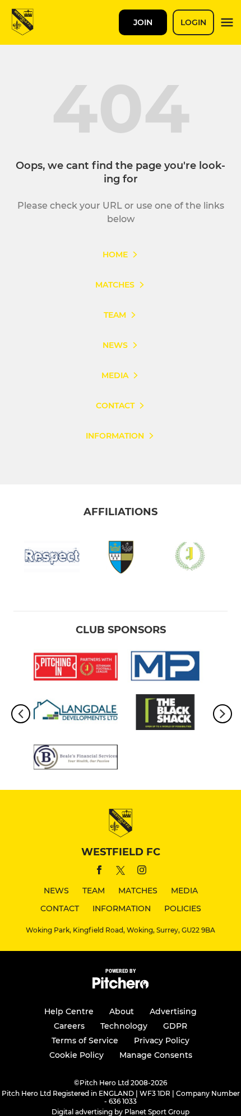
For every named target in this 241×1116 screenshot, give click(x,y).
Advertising (173, 1011)
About (121, 1011)
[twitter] (120, 872)
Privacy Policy (161, 1040)
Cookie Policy (76, 1055)
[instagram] (141, 871)
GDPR (175, 1026)
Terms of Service (85, 1040)
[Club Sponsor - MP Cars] (165, 669)
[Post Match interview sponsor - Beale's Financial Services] (76, 759)
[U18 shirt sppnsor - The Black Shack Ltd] (165, 714)
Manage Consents (155, 1055)
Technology (123, 1026)
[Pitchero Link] (120, 986)
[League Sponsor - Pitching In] (76, 669)
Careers (69, 1026)
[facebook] (99, 871)
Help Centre (69, 1011)
